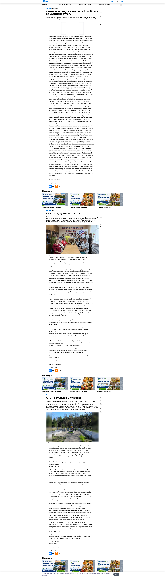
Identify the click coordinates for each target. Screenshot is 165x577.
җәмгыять (48, 8)
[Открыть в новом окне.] (51, 186)
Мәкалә (44, 4)
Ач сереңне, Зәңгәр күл (104, 4)
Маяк (45, 1)
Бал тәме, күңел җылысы (65, 4)
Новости (48, 394)
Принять (116, 574)
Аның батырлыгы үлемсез (85, 4)
